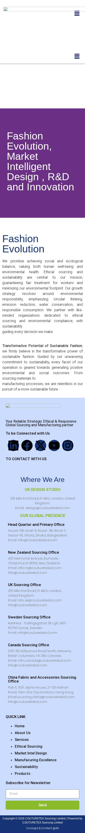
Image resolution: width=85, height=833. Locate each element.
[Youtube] (54, 445)
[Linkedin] (13, 445)
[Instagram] (67, 445)
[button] (77, 56)
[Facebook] (27, 445)
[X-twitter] (40, 445)
